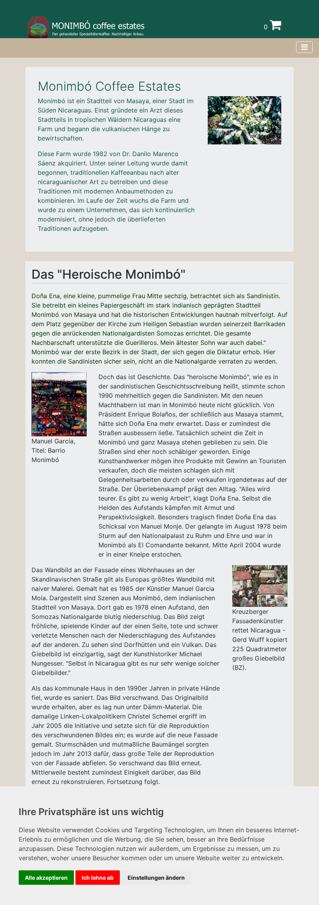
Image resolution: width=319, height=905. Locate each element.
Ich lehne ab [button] (98, 877)
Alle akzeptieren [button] (46, 877)
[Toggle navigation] (304, 47)
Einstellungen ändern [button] (156, 877)
